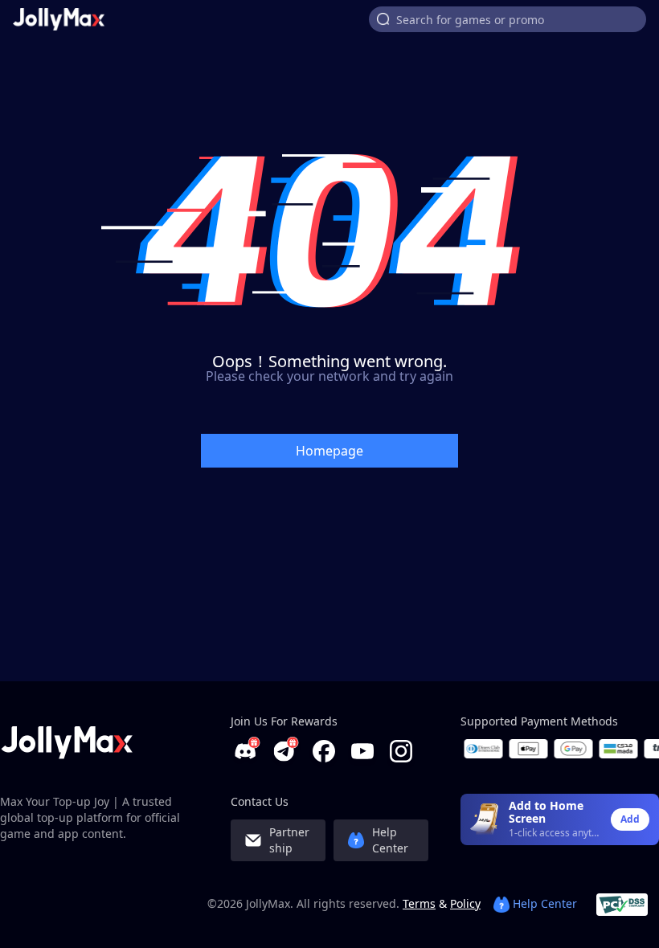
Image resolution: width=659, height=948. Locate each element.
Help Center (543, 903)
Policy (465, 903)
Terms (419, 903)
